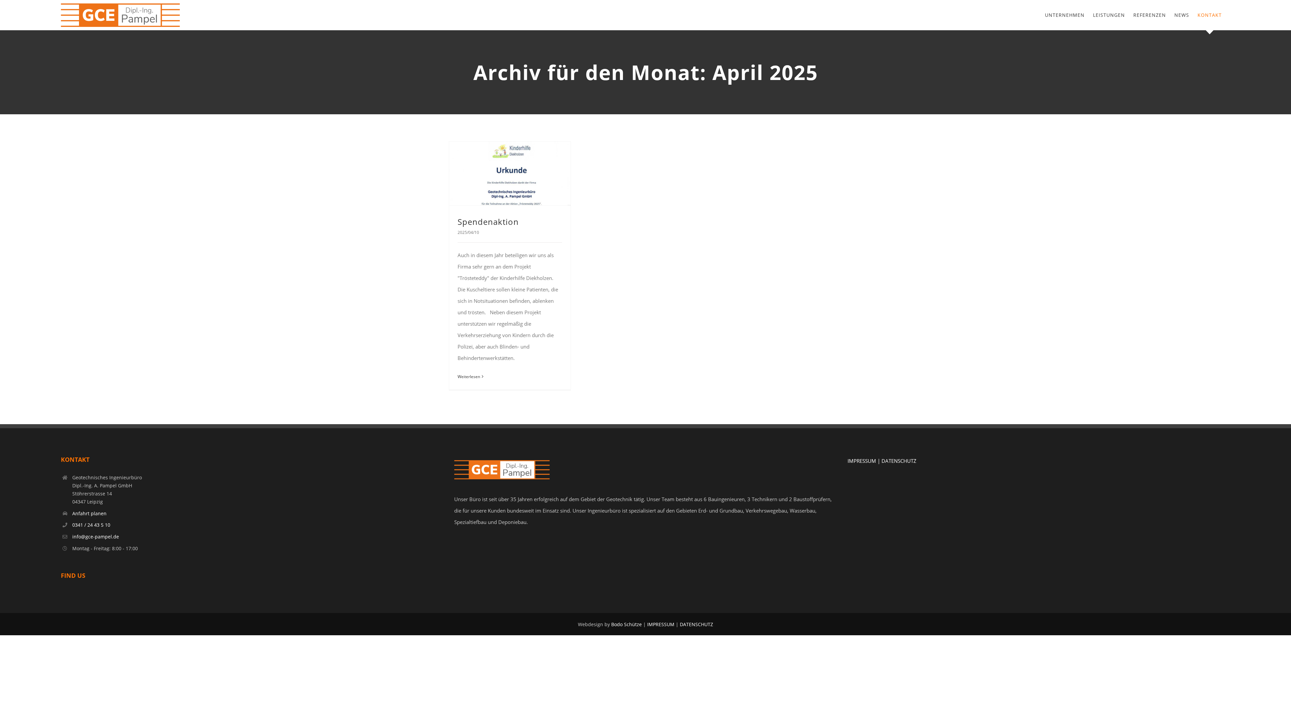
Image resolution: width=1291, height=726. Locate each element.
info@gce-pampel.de (95, 536)
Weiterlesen (469, 376)
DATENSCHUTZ (899, 460)
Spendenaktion (488, 221)
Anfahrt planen (89, 513)
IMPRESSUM (660, 624)
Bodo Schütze (626, 624)
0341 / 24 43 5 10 (91, 525)
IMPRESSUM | (865, 460)
